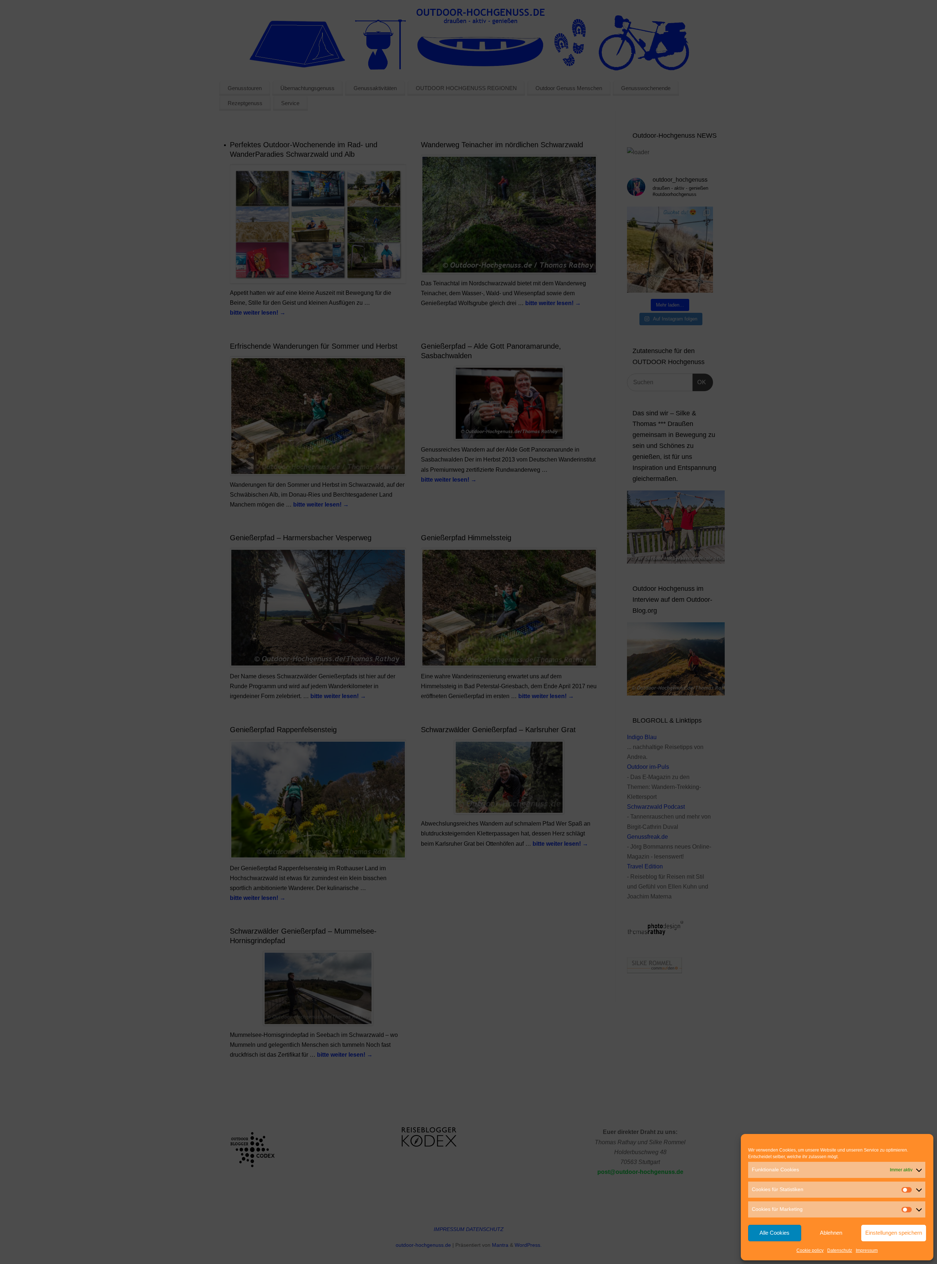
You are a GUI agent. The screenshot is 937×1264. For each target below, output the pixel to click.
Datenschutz (839, 1250)
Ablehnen (831, 1233)
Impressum (867, 1250)
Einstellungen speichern (893, 1233)
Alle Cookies (774, 1233)
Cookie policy (810, 1250)
